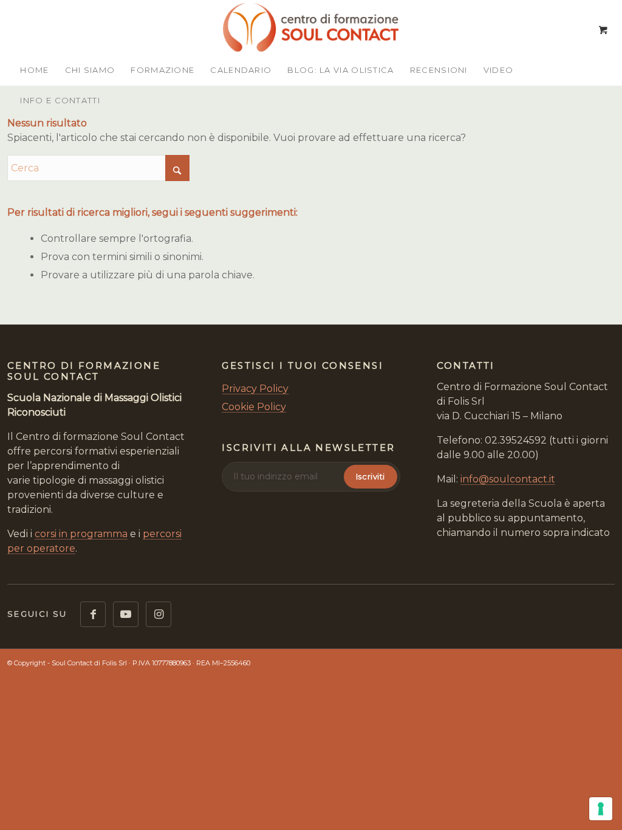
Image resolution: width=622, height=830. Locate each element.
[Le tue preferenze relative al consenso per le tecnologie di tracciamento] (600, 808)
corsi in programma (81, 534)
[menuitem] (34, 70)
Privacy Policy (255, 388)
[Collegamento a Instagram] (158, 614)
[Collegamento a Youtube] (125, 614)
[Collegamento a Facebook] (93, 614)
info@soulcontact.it (507, 479)
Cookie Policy (254, 407)
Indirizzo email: (283, 476)
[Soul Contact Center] (311, 27)
